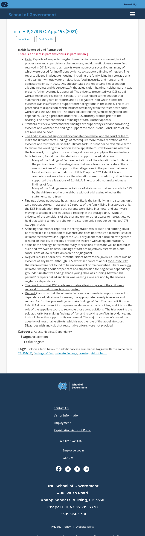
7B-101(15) (25, 353)
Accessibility (130, 4)
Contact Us (61, 408)
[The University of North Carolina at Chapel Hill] (2, 4)
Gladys (68, 458)
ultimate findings (66, 353)
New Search (25, 39)
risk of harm (99, 353)
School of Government (32, 14)
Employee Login (73, 450)
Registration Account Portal (72, 430)
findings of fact (43, 353)
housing (84, 353)
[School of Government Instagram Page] (86, 469)
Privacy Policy (61, 526)
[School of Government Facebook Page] (58, 469)
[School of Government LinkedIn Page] (77, 469)
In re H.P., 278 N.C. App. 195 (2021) (45, 31)
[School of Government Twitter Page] (67, 469)
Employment (62, 423)
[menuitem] (58, 471)
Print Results (46, 39)
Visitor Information (67, 415)
